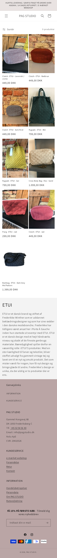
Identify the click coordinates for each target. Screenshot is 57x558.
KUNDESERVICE (14, 400)
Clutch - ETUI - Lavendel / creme (13, 77)
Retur (9, 466)
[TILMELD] (47, 523)
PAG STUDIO (31, 552)
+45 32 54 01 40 (18, 427)
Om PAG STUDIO (15, 496)
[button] (6, 15)
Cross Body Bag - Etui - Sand (41, 181)
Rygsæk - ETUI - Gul (10, 181)
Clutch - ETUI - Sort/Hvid (12, 130)
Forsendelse (12, 462)
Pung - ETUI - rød (9, 232)
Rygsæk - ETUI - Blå (37, 130)
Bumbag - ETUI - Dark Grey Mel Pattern (13, 284)
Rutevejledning (14, 500)
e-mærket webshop (16, 457)
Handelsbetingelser (16, 488)
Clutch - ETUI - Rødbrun (39, 76)
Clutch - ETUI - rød (36, 232)
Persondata (12, 492)
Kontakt (10, 470)
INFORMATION (13, 393)
